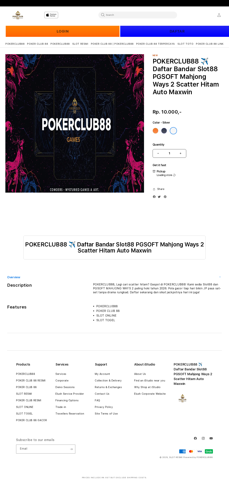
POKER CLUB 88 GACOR (31, 420)
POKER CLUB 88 (26, 387)
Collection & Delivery (108, 380)
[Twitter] (160, 197)
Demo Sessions (65, 387)
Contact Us (102, 393)
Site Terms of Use (106, 413)
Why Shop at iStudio (147, 387)
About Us (140, 374)
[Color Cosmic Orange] (155, 131)
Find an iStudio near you (149, 380)
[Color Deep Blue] (164, 131)
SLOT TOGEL (24, 413)
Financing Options (67, 400)
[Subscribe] (71, 449)
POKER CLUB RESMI (28, 400)
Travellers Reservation (69, 413)
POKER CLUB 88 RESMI (30, 380)
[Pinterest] (166, 197)
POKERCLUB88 (25, 374)
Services (60, 374)
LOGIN (63, 31)
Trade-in (60, 407)
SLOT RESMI (24, 393)
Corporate (62, 380)
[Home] (17, 15)
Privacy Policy (104, 407)
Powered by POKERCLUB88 (198, 457)
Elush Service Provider (69, 393)
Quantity (158, 144)
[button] (15, 43)
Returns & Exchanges (108, 387)
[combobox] (137, 15)
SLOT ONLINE (24, 407)
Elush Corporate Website (150, 393)
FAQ (97, 400)
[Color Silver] (173, 130)
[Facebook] (155, 197)
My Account (102, 374)
